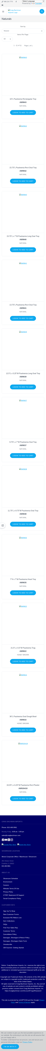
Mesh (7, 24)
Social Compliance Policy (12, 898)
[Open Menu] (3, 11)
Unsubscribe (7, 944)
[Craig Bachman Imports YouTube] (2, 5)
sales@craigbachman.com (11, 835)
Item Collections (9, 921)
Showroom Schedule (10, 878)
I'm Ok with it (10, 1046)
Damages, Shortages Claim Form (15, 941)
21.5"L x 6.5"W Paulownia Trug (23, 648)
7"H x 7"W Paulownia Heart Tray (23, 579)
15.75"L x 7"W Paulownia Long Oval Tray (23, 236)
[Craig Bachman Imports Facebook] (16, 2)
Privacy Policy (8, 892)
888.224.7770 (8, 1)
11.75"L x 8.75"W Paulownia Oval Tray (23, 511)
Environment (7, 882)
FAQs (5, 924)
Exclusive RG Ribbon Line (12, 918)
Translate (38, 3)
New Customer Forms (11, 914)
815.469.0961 (6, 866)
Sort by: (23, 26)
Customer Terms (9, 931)
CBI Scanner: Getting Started (13, 948)
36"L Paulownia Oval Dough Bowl (23, 716)
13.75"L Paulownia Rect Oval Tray (23, 305)
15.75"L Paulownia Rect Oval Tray (23, 168)
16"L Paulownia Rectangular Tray (23, 99)
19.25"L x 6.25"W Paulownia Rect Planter (23, 785)
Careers (6, 885)
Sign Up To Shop (9, 911)
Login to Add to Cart (23, 112)
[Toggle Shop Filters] (2, 525)
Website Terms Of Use (11, 888)
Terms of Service (24, 1002)
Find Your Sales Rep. (10, 928)
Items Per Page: (23, 34)
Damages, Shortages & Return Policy (16, 937)
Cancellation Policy (10, 934)
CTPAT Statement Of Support (13, 895)
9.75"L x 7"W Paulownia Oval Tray (23, 442)
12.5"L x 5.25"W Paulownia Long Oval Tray (23, 373)
